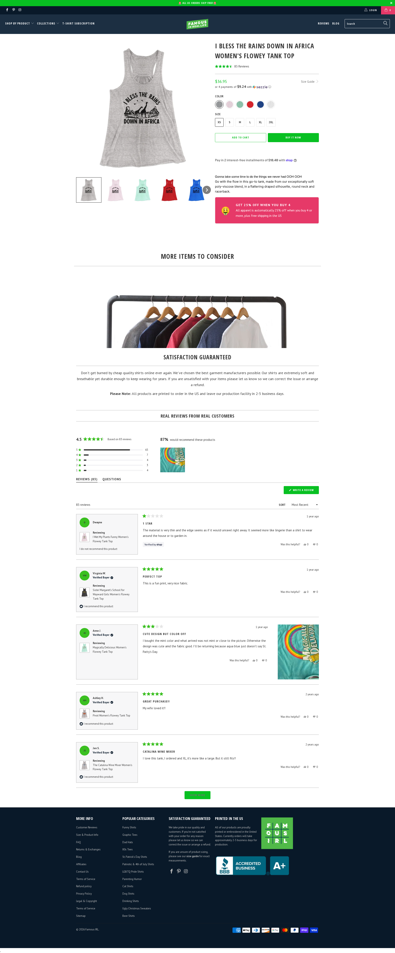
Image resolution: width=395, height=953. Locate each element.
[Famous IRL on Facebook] (7, 10)
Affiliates (81, 864)
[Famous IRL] (197, 24)
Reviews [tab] (87, 480)
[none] (88, 190)
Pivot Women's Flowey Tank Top (111, 715)
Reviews (323, 23)
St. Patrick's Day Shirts (134, 857)
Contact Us (82, 871)
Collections (46, 23)
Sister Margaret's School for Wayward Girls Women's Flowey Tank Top (111, 594)
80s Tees (127, 849)
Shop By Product (18, 23)
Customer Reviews (86, 827)
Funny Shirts (129, 827)
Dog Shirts (128, 893)
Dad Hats (127, 842)
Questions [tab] (111, 480)
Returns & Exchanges (88, 849)
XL (260, 122)
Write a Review (305, 491)
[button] (267, 66)
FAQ (78, 842)
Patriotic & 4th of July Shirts (138, 864)
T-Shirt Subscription (78, 23)
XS (219, 122)
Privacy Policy (84, 893)
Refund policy (84, 886)
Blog (335, 23)
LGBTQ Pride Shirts (133, 871)
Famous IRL (92, 929)
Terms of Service (85, 879)
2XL (271, 122)
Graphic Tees (129, 835)
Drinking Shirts (130, 901)
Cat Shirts (127, 886)
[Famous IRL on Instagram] (20, 10)
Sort (282, 505)
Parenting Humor (132, 879)
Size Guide (308, 82)
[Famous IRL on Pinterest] (13, 10)
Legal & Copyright (86, 901)
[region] (173, 460)
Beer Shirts (128, 916)
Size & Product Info (87, 835)
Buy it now (293, 137)
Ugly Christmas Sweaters (136, 908)
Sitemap (81, 916)
